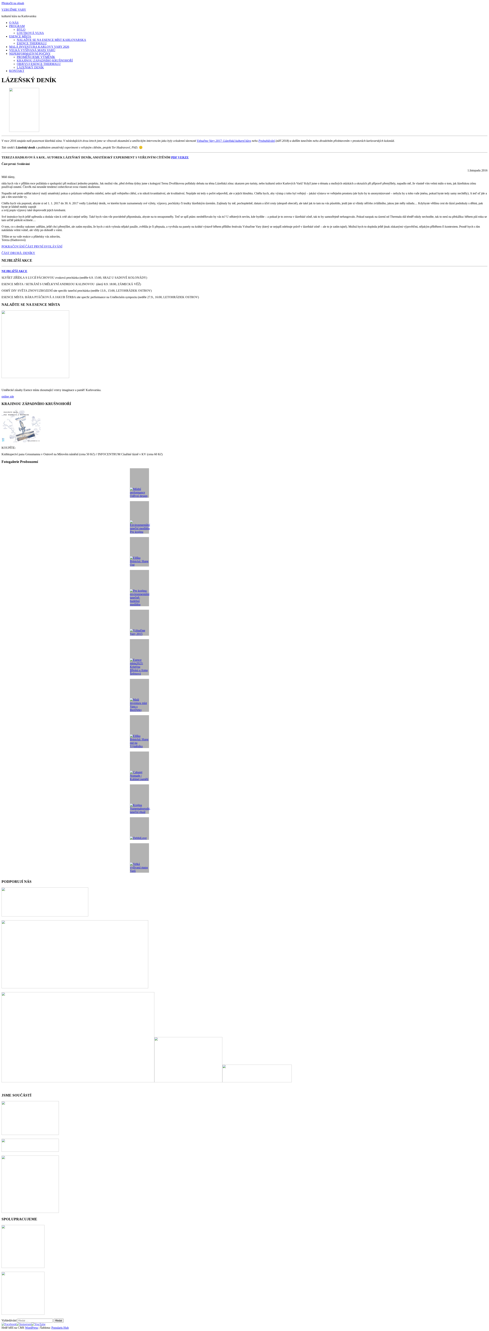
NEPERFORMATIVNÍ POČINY (30, 53)
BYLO (21, 29)
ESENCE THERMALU (32, 43)
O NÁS (14, 22)
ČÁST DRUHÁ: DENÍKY (18, 253)
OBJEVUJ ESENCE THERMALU (39, 64)
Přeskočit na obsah (13, 3)
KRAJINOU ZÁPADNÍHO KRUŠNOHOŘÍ (45, 60)
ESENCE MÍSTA (20, 36)
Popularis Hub (60, 1327)
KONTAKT (16, 70)
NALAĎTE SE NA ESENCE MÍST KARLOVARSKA (51, 39)
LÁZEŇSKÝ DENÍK (30, 67)
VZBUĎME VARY (14, 9)
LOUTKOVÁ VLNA (30, 33)
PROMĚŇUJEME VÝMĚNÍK (36, 57)
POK (5, 246)
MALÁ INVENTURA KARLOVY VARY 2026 (39, 46)
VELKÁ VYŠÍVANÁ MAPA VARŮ (32, 50)
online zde (8, 396)
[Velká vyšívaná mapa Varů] (139, 858)
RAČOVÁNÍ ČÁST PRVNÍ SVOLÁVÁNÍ (35, 246)
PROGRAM (17, 26)
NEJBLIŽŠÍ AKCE (14, 271)
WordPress (31, 1327)
